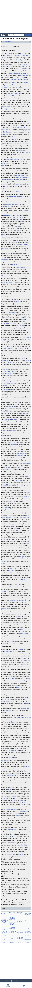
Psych (10, 96)
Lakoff (26, 152)
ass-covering (7, 798)
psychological (8, 85)
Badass (26, 497)
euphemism (7, 132)
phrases (15, 402)
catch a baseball (25, 75)
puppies (3, 66)
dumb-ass (15, 722)
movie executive (12, 371)
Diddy (26, 317)
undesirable (20, 600)
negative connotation (20, 681)
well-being (4, 561)
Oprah (14, 641)
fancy (28, 678)
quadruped (4, 206)
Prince (22, 325)
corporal (25, 561)
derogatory (23, 348)
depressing (21, 455)
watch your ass (7, 548)
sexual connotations (10, 383)
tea (18, 802)
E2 (7, 485)
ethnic (23, 358)
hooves (16, 299)
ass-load (14, 813)
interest (27, 492)
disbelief (12, 587)
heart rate (4, 64)
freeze (19, 467)
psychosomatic (5, 107)
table (2, 744)
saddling (20, 179)
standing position (20, 175)
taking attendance (13, 750)
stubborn (10, 215)
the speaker (10, 362)
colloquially (20, 328)
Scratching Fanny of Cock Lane (19, 914)
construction (27, 463)
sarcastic (4, 591)
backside (26, 238)
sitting (19, 616)
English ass (16, 584)
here (5, 397)
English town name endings (27, 938)
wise (18, 731)
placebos (23, 104)
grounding (15, 843)
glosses (14, 264)
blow (20, 620)
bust (9, 253)
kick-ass (24, 695)
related (15, 287)
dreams (21, 517)
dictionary (9, 373)
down (25, 157)
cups (14, 800)
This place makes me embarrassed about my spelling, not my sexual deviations (12, 921)
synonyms (11, 240)
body (12, 332)
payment (4, 539)
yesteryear (10, 775)
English (3, 304)
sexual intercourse (8, 348)
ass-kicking (12, 796)
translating (18, 480)
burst (24, 251)
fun (12, 136)
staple (12, 654)
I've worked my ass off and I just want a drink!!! (12, 933)
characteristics (22, 182)
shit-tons (18, 815)
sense (7, 375)
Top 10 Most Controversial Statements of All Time (15, 57)
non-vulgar (15, 204)
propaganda (27, 130)
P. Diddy (23, 321)
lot (11, 460)
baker (8, 807)
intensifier (23, 656)
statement (13, 430)
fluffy (12, 701)
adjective (6, 389)
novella (6, 643)
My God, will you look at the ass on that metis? (4, 921)
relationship (7, 119)
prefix (10, 789)
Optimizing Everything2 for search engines (4, 933)
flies (2, 301)
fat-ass (7, 722)
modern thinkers (16, 217)
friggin (3, 701)
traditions (4, 134)
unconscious (13, 568)
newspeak (4, 130)
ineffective (10, 442)
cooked (7, 507)
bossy (3, 435)
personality (9, 517)
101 (13, 96)
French (3, 373)
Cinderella (8, 41)
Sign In (28, 35)
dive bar (10, 678)
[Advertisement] (16, 16)
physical (26, 82)
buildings (19, 184)
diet (27, 499)
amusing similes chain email (16, 144)
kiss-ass (15, 769)
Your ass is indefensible (12, 928)
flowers (6, 186)
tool (21, 53)
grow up (24, 579)
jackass (17, 230)
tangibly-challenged (21, 150)
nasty (20, 703)
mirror (24, 665)
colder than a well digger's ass (20, 938)
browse (3, 485)
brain (10, 53)
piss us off (16, 530)
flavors (18, 687)
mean (20, 219)
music (23, 319)
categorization (7, 71)
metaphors (15, 139)
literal (4, 173)
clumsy (5, 215)
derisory (10, 598)
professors (4, 748)
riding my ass (12, 570)
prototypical (6, 291)
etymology (7, 238)
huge (25, 699)
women (28, 360)
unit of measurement (10, 809)
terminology (7, 381)
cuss (17, 251)
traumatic (22, 629)
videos (24, 66)
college (22, 73)
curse (8, 251)
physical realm (5, 609)
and (19, 79)
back (27, 276)
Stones (3, 276)
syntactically (25, 708)
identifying (4, 360)
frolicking (14, 419)
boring (19, 573)
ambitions (27, 517)
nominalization (18, 717)
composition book (22, 818)
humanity (20, 109)
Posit (4, 942)
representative (5, 836)
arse (12, 938)
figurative (19, 614)
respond (3, 430)
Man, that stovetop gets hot (19, 60)
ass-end (12, 854)
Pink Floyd (21, 811)
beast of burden (21, 267)
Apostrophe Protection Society (4, 928)
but (6, 340)
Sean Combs (14, 323)
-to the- (27, 942)
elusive (21, 649)
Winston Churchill (16, 196)
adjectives (27, 660)
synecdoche (11, 312)
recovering (4, 163)
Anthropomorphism (7, 179)
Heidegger (14, 79)
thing (3, 41)
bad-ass (19, 701)
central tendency (22, 845)
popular (3, 234)
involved (26, 476)
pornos (23, 353)
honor (28, 541)
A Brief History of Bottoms (27, 914)
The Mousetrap (19, 921)
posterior (11, 526)
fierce (27, 703)
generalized (5, 385)
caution (7, 699)
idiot (24, 771)
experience (4, 87)
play (18, 301)
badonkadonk (4, 913)
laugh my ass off (6, 469)
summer (10, 501)
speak (24, 123)
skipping (6, 419)
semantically (8, 710)
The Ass (16, 191)
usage (15, 226)
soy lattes (6, 77)
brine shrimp (24, 633)
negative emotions (13, 159)
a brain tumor (5, 100)
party (28, 662)
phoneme (4, 249)
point (22, 485)
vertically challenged (11, 127)
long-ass (20, 854)
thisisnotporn (27, 928)
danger (22, 557)
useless (14, 82)
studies (18, 87)
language (26, 79)
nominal (8, 204)
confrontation (25, 413)
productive (4, 369)
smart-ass (21, 720)
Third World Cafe (18, 77)
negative (12, 600)
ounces (21, 800)
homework (21, 453)
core (2, 334)
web (2, 68)
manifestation (19, 780)
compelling (7, 651)
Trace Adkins (5, 411)
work (9, 467)
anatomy (10, 406)
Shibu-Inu (24, 64)
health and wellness (21, 177)
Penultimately (5, 760)
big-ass (20, 942)
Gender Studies (14, 73)
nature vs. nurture (13, 93)
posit (11, 304)
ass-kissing (17, 798)
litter (16, 64)
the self (14, 836)
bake (27, 804)
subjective (7, 109)
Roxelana (27, 921)
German (15, 242)
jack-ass (6, 769)
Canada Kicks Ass (4, 938)
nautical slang (24, 244)
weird (7, 510)
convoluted (11, 546)
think (19, 125)
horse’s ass (4, 259)
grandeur (12, 942)
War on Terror (22, 127)
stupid (18, 215)
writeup (17, 397)
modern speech (6, 282)
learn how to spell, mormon (20, 933)
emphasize (11, 829)
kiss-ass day (12, 782)
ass (14, 202)
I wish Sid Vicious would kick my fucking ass (27, 933)
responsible (13, 444)
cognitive (24, 68)
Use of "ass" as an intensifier (12, 914)
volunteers (15, 433)
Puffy (7, 323)
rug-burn (5, 449)
